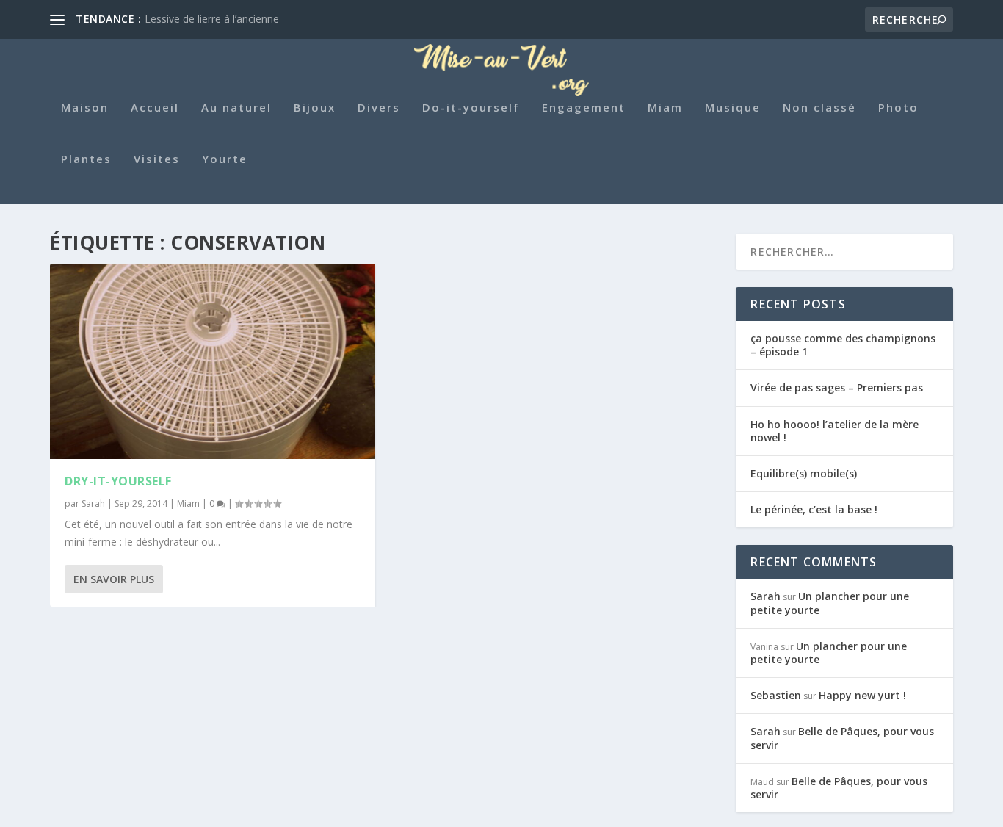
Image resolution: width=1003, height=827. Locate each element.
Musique (733, 108)
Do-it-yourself (471, 108)
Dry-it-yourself (118, 481)
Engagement (584, 108)
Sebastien (775, 695)
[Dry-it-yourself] (212, 361)
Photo (898, 108)
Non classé (819, 108)
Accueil (155, 108)
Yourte (224, 159)
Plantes (86, 159)
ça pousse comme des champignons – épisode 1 (842, 344)
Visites (157, 159)
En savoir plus (113, 579)
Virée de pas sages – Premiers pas (836, 387)
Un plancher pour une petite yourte (829, 602)
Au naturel (236, 108)
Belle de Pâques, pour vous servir (842, 737)
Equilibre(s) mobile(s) (803, 473)
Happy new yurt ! (862, 695)
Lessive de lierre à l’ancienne (212, 19)
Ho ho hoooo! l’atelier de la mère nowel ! (834, 430)
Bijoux (315, 108)
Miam (665, 108)
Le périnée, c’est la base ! (813, 509)
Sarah (93, 503)
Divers (379, 108)
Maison (85, 108)
